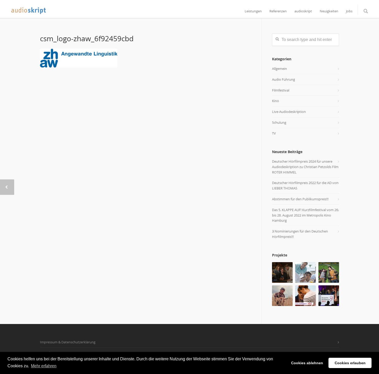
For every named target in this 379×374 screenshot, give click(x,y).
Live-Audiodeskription (289, 111)
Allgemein (279, 68)
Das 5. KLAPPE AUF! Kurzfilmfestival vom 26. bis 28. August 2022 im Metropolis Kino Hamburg (305, 215)
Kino (275, 100)
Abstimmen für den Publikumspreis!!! (300, 199)
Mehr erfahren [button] (43, 366)
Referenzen (278, 11)
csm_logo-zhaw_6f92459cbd (87, 38)
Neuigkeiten (329, 11)
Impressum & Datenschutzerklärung (67, 342)
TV (274, 133)
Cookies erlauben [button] (350, 363)
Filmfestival (280, 90)
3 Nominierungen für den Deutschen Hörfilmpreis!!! (300, 234)
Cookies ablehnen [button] (307, 363)
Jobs (349, 11)
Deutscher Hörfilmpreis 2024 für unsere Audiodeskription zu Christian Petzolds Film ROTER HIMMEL (305, 166)
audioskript (303, 11)
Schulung (279, 122)
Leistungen (253, 11)
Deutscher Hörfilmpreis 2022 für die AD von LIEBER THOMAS (305, 185)
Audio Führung (283, 79)
